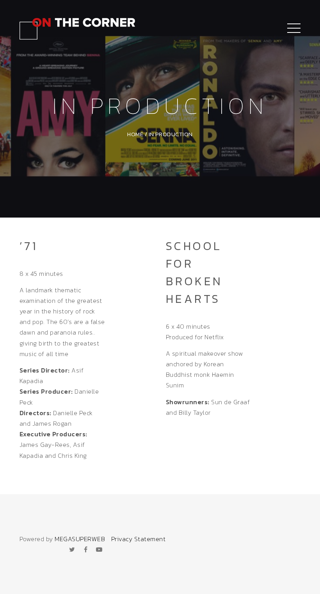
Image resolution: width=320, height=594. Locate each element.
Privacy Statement (138, 539)
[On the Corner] (77, 27)
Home (135, 134)
